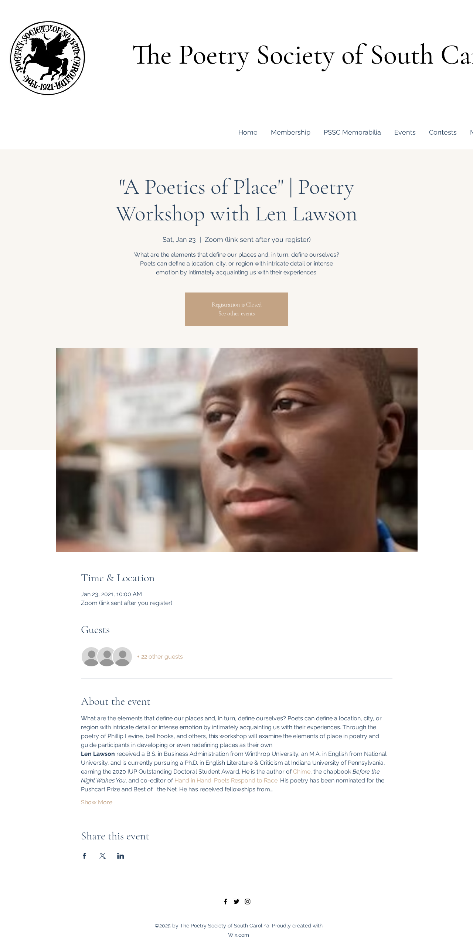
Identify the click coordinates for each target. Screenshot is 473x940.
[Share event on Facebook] (84, 856)
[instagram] (247, 901)
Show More (96, 802)
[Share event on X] (102, 856)
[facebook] (225, 901)
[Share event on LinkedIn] (120, 856)
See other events (236, 313)
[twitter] (236, 901)
